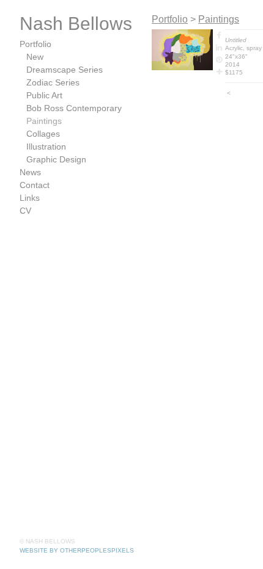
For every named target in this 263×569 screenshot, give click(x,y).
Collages (43, 134)
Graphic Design (56, 159)
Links (30, 198)
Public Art (44, 95)
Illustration (46, 146)
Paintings (44, 121)
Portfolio (35, 44)
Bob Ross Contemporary (74, 108)
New (34, 57)
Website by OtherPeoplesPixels (77, 550)
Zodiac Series (53, 82)
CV (25, 211)
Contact (35, 185)
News (30, 172)
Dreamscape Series (64, 69)
